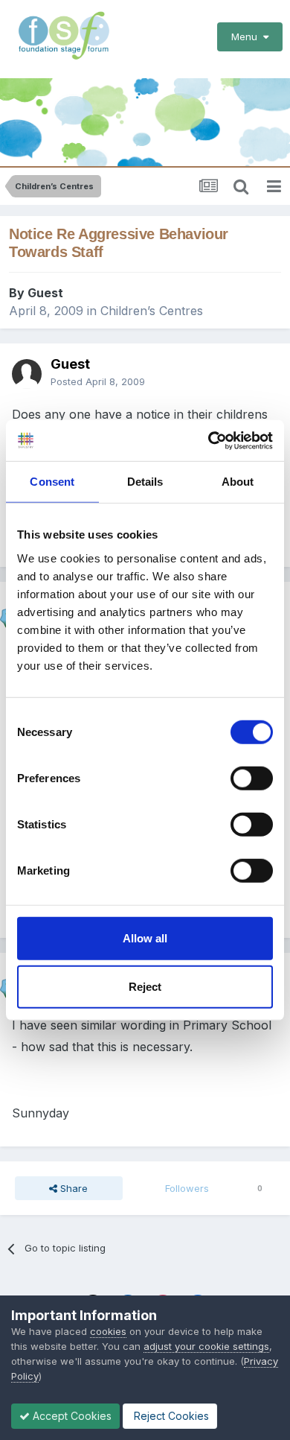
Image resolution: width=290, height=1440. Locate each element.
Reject (145, 986)
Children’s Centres (151, 310)
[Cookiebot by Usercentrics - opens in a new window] (208, 440)
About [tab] (238, 481)
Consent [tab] (52, 481)
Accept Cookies (71, 1415)
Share (72, 1188)
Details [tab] (145, 481)
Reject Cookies (170, 1415)
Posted (98, 381)
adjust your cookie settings (206, 1346)
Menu (247, 36)
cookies (108, 1331)
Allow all (145, 937)
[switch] (252, 778)
